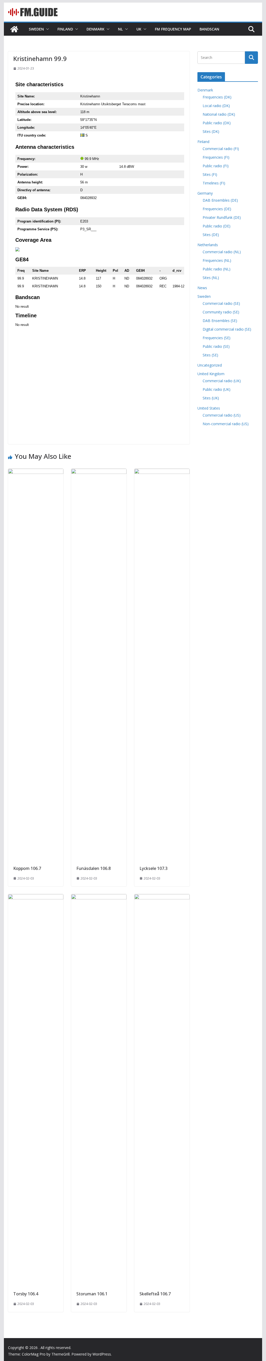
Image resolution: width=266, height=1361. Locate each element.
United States (208, 408)
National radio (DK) (219, 114)
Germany (205, 193)
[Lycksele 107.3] (162, 472)
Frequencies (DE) (217, 208)
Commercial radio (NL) (222, 251)
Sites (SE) (210, 354)
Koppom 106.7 (27, 868)
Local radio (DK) (216, 105)
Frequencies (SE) (216, 337)
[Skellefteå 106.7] (162, 898)
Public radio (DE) (216, 226)
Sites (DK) (211, 131)
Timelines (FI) (214, 183)
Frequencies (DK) (217, 97)
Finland (65, 29)
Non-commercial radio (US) (226, 423)
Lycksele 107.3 (153, 868)
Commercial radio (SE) (221, 303)
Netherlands (207, 244)
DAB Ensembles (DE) (220, 200)
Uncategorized (209, 365)
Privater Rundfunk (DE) (222, 217)
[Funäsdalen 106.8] (99, 472)
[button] (46, 29)
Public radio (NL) (216, 269)
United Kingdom (210, 373)
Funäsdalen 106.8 (93, 868)
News (202, 287)
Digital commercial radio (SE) (227, 329)
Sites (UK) (211, 397)
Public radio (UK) (216, 389)
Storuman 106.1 (92, 1294)
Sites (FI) (210, 174)
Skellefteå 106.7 (155, 1294)
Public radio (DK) (217, 122)
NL (120, 29)
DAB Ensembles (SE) (220, 320)
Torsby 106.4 (25, 1294)
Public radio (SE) (216, 346)
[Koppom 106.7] (35, 472)
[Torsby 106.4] (35, 898)
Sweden (36, 29)
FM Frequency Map (173, 29)
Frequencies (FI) (216, 157)
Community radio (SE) (221, 312)
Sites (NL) (211, 277)
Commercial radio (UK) (222, 380)
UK (138, 29)
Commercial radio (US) (222, 415)
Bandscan (209, 29)
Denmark (95, 29)
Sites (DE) (211, 234)
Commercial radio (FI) (221, 148)
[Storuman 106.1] (99, 898)
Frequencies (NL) (217, 260)
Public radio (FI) (216, 165)
